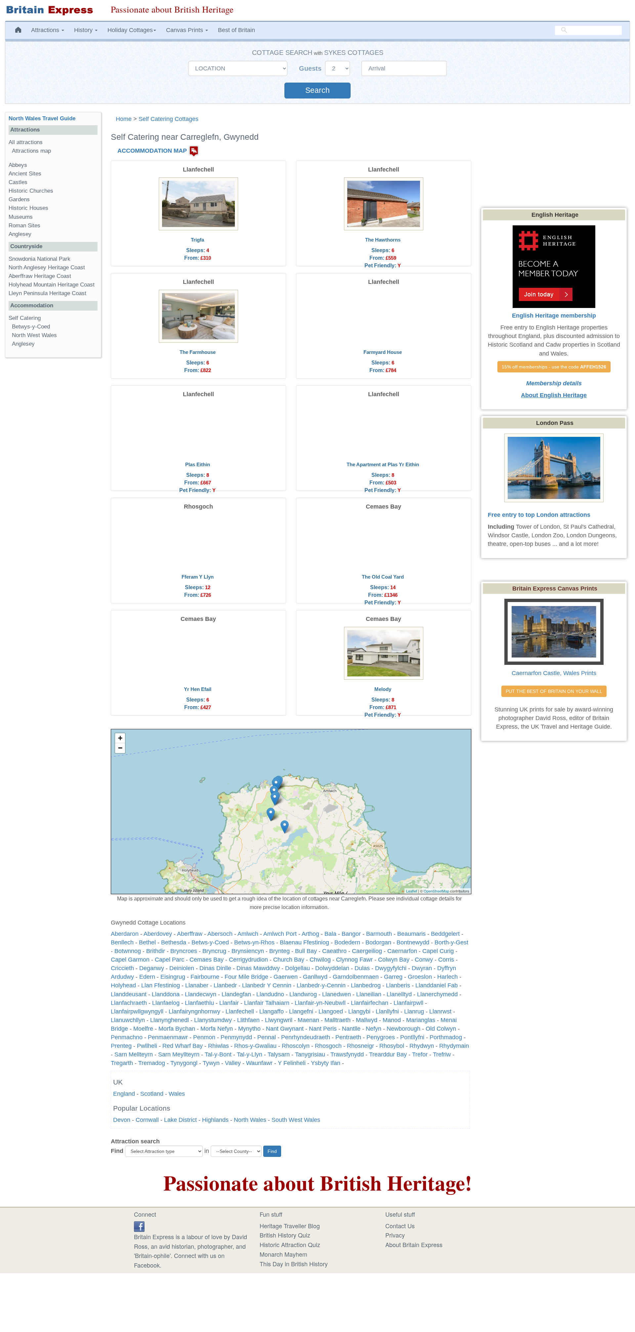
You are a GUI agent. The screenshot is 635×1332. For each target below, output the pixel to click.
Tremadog (151, 1063)
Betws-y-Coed (210, 942)
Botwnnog (127, 951)
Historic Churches (31, 191)
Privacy (395, 1235)
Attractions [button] (46, 30)
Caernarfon (402, 951)
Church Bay (288, 959)
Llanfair (229, 1003)
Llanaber (196, 985)
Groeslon (420, 976)
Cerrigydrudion (248, 959)
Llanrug (414, 1011)
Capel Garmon (130, 959)
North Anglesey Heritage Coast (47, 267)
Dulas (362, 968)
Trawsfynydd (347, 1054)
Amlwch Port (280, 934)
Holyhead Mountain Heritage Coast (52, 285)
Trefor (420, 1054)
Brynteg (279, 951)
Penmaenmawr (168, 1037)
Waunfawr (259, 1063)
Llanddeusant (129, 994)
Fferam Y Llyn (198, 577)
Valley (233, 1063)
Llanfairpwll (408, 1003)
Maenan (308, 1020)
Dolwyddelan (332, 968)
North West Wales (34, 335)
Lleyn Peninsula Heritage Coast (47, 293)
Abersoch (220, 934)
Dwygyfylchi (390, 968)
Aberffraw (189, 934)
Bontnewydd (413, 942)
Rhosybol (391, 1046)
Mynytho (249, 1028)
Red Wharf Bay (182, 1046)
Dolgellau (297, 968)
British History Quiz (285, 1235)
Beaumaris (411, 934)
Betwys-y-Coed (31, 326)
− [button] (120, 748)
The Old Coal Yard (383, 577)
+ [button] (120, 738)
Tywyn (211, 1063)
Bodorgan (378, 942)
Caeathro (334, 951)
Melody (382, 689)
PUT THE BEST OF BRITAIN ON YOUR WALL (554, 691)
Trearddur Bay (388, 1054)
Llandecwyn (200, 994)
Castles (18, 182)
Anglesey (20, 234)
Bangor (351, 934)
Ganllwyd (315, 976)
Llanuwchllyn (128, 1020)
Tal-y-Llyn (249, 1054)
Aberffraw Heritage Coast (40, 276)
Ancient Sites (25, 174)
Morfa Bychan (176, 1028)
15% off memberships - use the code (554, 366)
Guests (311, 68)
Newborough (403, 1028)
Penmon (204, 1037)
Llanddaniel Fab (436, 985)
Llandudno (270, 994)
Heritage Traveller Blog (290, 1225)
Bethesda (173, 942)
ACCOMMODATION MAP (152, 150)
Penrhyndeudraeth (305, 1037)
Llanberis (398, 985)
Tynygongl (183, 1063)
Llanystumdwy (213, 1020)
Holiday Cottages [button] (130, 30)
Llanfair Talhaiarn (266, 1003)
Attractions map (31, 151)
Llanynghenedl (169, 1020)
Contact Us (400, 1225)
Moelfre (143, 1028)
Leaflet (411, 891)
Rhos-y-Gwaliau (255, 1046)
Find (117, 1151)
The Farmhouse (198, 352)
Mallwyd (366, 1020)
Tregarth (122, 1063)
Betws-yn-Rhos (254, 942)
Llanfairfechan (369, 1003)
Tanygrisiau (310, 1054)
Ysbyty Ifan (325, 1063)
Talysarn (279, 1054)
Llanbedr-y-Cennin (321, 985)
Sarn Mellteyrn (133, 1054)
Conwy (424, 959)
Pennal (266, 1037)
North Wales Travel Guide (42, 118)
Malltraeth (337, 1020)
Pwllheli (147, 1046)
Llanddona (166, 994)
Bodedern (347, 942)
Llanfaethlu (199, 1003)
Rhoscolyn (296, 1046)
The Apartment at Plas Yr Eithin (383, 464)
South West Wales (296, 1120)
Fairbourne (204, 976)
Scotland (151, 1093)
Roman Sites (24, 225)
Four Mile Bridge (246, 976)
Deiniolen (181, 968)
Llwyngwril (278, 1020)
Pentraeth (348, 1037)
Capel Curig (438, 951)
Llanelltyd (399, 994)
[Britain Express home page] (53, 10)
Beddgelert (445, 934)
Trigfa (197, 240)
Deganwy (151, 968)
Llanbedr (225, 985)
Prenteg (121, 1046)
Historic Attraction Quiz (290, 1244)
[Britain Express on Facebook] (139, 1225)
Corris (446, 959)
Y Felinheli (292, 1063)
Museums (21, 217)
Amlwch (247, 934)
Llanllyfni (387, 1011)
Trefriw (442, 1054)
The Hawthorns (383, 240)
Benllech (122, 942)
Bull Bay (306, 951)
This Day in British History (294, 1263)
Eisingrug (172, 976)
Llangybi (359, 1011)
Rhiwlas (218, 1046)
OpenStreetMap (436, 891)
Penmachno (127, 1037)
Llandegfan (236, 994)
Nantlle (351, 1028)
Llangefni (301, 1011)
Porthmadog (446, 1037)
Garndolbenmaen (356, 976)
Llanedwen (336, 994)
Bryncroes (183, 951)
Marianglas (420, 1020)
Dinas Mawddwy (258, 968)
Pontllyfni (412, 1037)
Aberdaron (125, 934)
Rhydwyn (421, 1046)
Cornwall (147, 1120)
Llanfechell (240, 1011)
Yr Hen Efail (197, 689)
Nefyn (373, 1028)
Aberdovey (158, 934)
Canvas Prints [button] (185, 30)
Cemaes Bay (207, 959)
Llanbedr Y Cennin (266, 985)
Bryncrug (214, 951)
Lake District (180, 1120)
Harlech (447, 976)
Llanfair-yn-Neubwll (320, 1003)
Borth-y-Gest (451, 942)
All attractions (26, 142)
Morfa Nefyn (216, 1028)
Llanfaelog (166, 1003)
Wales (177, 1093)
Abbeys (18, 165)
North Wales (250, 1120)
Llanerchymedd (437, 994)
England (124, 1093)
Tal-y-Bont (218, 1054)
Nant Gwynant (285, 1028)
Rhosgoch (328, 1046)
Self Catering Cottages (168, 119)
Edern (147, 976)
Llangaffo (271, 1011)
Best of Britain (236, 30)
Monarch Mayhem (283, 1254)
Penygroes (380, 1037)
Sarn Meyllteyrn (178, 1054)
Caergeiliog (367, 951)
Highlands (215, 1120)
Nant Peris (323, 1028)
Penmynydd (236, 1037)
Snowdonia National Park (39, 259)
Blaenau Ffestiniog (304, 942)
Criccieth (122, 968)
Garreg (393, 976)
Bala (330, 934)
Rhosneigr (360, 1046)
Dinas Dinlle (215, 968)
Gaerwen (286, 976)
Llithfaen (248, 1020)
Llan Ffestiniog (160, 985)
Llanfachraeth (129, 1003)
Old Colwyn (441, 1028)
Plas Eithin (197, 464)
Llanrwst (440, 1011)
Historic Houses (28, 208)
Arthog (310, 934)
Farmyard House (382, 352)
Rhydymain (454, 1046)
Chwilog (320, 959)
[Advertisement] (52, 464)
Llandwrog (303, 994)
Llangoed (330, 1011)
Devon (121, 1120)
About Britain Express (414, 1244)
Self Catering (25, 318)
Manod (392, 1020)
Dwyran (422, 968)
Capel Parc (169, 959)
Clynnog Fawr (354, 959)
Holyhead (123, 985)
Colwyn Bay (393, 959)
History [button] (84, 30)
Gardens (19, 199)
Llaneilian (368, 994)
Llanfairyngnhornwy (194, 1011)
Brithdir (155, 951)
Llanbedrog (366, 985)
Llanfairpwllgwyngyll (137, 1011)
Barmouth (379, 934)
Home (124, 119)
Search (317, 90)
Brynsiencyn (248, 951)
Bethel (147, 942)
